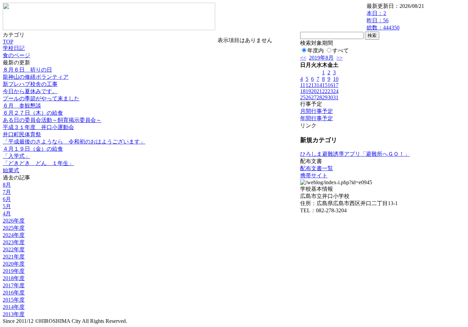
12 (308, 85)
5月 (7, 206)
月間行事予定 (316, 111)
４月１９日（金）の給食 (33, 149)
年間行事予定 (316, 118)
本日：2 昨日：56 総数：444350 (383, 20)
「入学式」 (16, 156)
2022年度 (14, 249)
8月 (7, 185)
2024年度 (14, 235)
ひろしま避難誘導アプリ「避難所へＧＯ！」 (355, 154)
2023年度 (14, 242)
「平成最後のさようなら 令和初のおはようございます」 (74, 141)
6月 (7, 199)
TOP (8, 42)
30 (330, 97)
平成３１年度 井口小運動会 (38, 127)
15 (325, 85)
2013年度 (14, 314)
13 (314, 85)
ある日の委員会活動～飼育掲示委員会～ (52, 120)
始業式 (11, 170)
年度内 (315, 50)
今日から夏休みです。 (30, 91)
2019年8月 (321, 58)
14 (319, 85)
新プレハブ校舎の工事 (30, 84)
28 (319, 97)
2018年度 (14, 278)
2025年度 (14, 228)
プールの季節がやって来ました (41, 98)
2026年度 (14, 221)
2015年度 (14, 300)
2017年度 (14, 285)
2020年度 (14, 264)
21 (319, 91)
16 (330, 85)
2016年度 (14, 292)
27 (314, 97)
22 (325, 91)
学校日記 (14, 48)
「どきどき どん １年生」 (38, 163)
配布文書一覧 (316, 168)
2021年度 (14, 257)
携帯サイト (314, 175)
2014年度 (14, 307)
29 (325, 97)
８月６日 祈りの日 (27, 70)
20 (314, 91)
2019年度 (14, 271)
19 (308, 91)
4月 (7, 213)
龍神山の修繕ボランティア (36, 77)
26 (308, 97)
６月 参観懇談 (22, 106)
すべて (340, 50)
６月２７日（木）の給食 (33, 113)
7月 (7, 192)
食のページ (16, 55)
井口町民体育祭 (22, 134)
